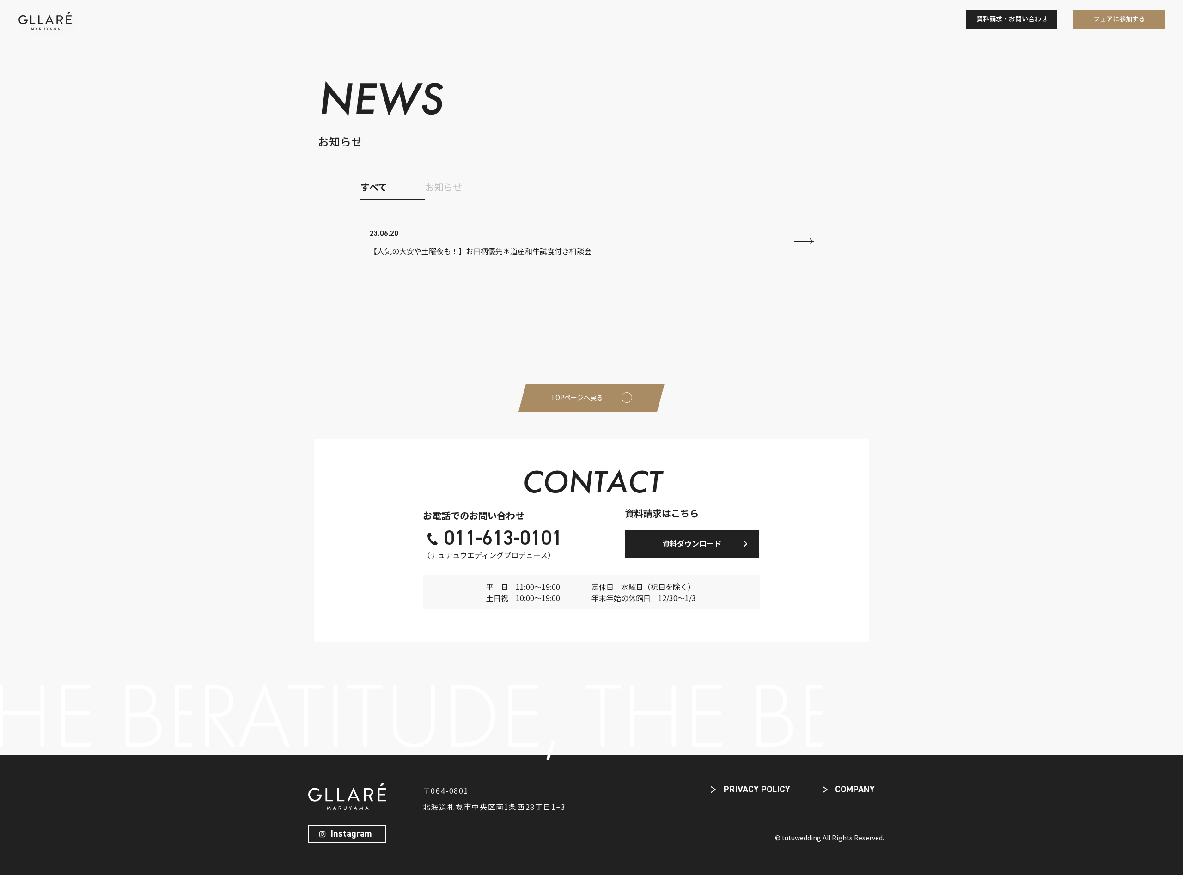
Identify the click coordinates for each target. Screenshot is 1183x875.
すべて (373, 187)
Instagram (351, 834)
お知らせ (443, 187)
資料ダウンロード (691, 543)
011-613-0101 (503, 539)
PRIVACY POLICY (757, 789)
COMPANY (855, 789)
